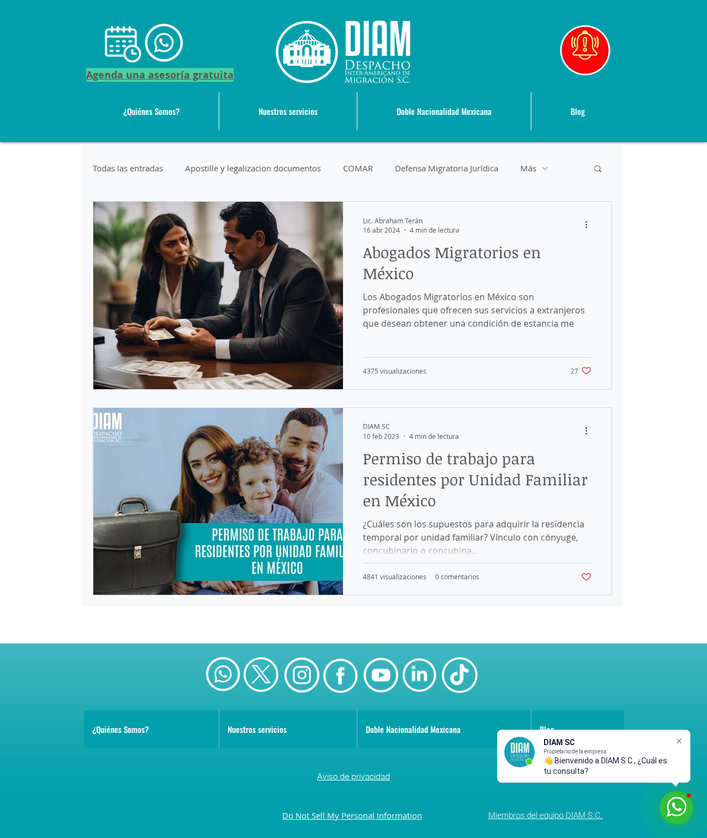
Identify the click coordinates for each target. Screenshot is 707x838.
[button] (288, 111)
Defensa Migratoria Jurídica (446, 168)
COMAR (358, 168)
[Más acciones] (590, 225)
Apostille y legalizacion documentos (253, 168)
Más (528, 168)
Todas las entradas (128, 168)
